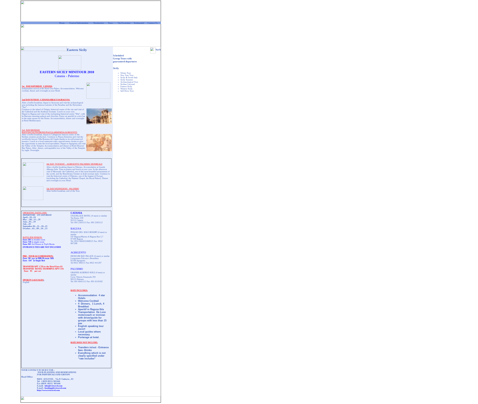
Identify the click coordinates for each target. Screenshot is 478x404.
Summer (129, 80)
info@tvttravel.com (53, 386)
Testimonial (139, 23)
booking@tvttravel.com (55, 388)
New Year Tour (127, 75)
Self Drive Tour (127, 91)
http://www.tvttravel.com (48, 390)
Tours (110, 23)
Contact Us (153, 23)
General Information (78, 23)
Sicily (116, 68)
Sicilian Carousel (127, 84)
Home (62, 23)
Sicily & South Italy (129, 77)
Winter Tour (125, 73)
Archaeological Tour (129, 82)
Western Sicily (126, 89)
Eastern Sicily (126, 86)
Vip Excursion (124, 23)
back (158, 49)
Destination (99, 23)
